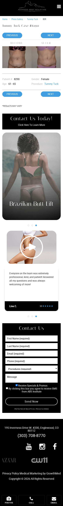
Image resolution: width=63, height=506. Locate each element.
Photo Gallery (17, 19)
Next (51, 35)
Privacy (39, 409)
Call (31, 502)
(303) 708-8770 (31, 435)
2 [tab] (32, 225)
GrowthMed (53, 473)
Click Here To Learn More (31, 125)
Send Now (31, 401)
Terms (46, 409)
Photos (9, 502)
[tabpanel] (31, 176)
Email (54, 502)
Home (4, 19)
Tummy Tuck (32, 19)
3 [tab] (36, 225)
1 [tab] (28, 225)
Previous (12, 35)
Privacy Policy (10, 473)
